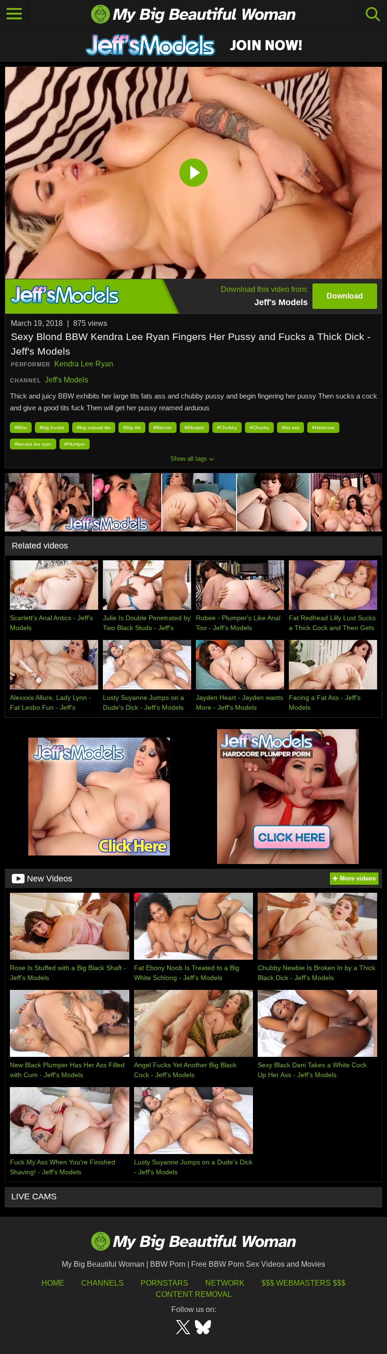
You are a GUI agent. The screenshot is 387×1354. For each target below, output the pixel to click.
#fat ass (290, 427)
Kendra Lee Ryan (83, 364)
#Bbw (21, 427)
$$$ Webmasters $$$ (303, 1283)
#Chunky (259, 427)
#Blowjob (194, 427)
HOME (53, 1283)
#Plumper (74, 444)
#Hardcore (323, 427)
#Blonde (162, 427)
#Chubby (227, 427)
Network (224, 1283)
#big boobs (52, 427)
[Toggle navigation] (14, 14)
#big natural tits (93, 427)
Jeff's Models (66, 380)
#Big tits (132, 427)
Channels (102, 1283)
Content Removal (194, 1294)
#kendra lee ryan (33, 444)
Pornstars (164, 1283)
